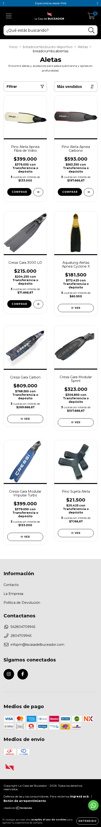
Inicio (13, 47)
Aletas (83, 47)
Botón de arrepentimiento (25, 801)
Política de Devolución (22, 602)
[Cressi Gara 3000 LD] (38, 304)
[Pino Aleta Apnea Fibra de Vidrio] (38, 192)
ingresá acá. (79, 796)
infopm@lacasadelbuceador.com (37, 644)
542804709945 (23, 627)
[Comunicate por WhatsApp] (93, 805)
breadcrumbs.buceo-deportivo (48, 47)
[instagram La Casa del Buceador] (9, 674)
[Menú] (9, 16)
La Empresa (13, 594)
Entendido (87, 821)
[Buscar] (91, 30)
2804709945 (21, 636)
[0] (91, 17)
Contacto (11, 585)
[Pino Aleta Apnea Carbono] (89, 192)
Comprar (19, 191)
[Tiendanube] (18, 808)
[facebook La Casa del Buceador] (22, 674)
